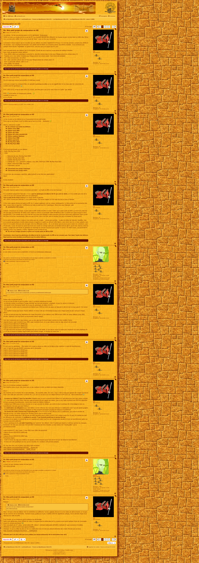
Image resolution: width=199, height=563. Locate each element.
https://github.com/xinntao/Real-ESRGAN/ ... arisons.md (20, 447)
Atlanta (95, 262)
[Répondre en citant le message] (86, 31)
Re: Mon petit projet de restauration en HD (20, 30)
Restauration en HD (11, 24)
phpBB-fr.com (62, 552)
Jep (94, 51)
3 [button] (104, 27)
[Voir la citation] (19, 291)
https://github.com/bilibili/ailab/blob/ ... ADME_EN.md (19, 449)
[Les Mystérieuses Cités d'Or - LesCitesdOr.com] (110, 8)
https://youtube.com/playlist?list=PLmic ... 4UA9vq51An (20, 530)
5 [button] (109, 27)
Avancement (43, 35)
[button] (94, 26)
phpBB (54, 550)
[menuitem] (5, 16)
